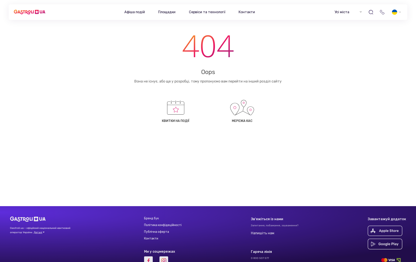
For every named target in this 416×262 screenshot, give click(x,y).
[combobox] (347, 12)
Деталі (38, 232)
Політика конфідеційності (163, 225)
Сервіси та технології (207, 12)
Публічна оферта (156, 232)
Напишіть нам (262, 233)
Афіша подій (134, 12)
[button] (347, 12)
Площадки (167, 12)
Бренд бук (151, 218)
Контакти (247, 12)
